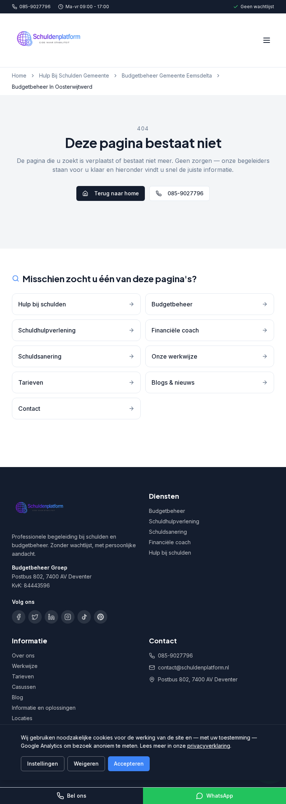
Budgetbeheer (167, 511)
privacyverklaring (208, 745)
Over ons (23, 655)
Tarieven (23, 676)
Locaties (22, 718)
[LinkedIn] (51, 617)
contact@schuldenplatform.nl (193, 667)
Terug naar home (116, 193)
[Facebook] (18, 617)
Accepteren (129, 763)
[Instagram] (67, 617)
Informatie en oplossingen (44, 707)
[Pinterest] (100, 617)
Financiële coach (170, 542)
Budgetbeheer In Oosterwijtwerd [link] (52, 86)
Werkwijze (25, 666)
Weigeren (86, 763)
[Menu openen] (266, 40)
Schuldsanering (168, 532)
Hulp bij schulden (170, 552)
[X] (35, 617)
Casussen (24, 687)
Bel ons (76, 795)
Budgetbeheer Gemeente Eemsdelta (167, 75)
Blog (17, 697)
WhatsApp (219, 795)
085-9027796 (35, 6)
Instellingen (42, 763)
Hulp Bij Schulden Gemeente (74, 75)
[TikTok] (84, 617)
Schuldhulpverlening (174, 521)
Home (19, 75)
